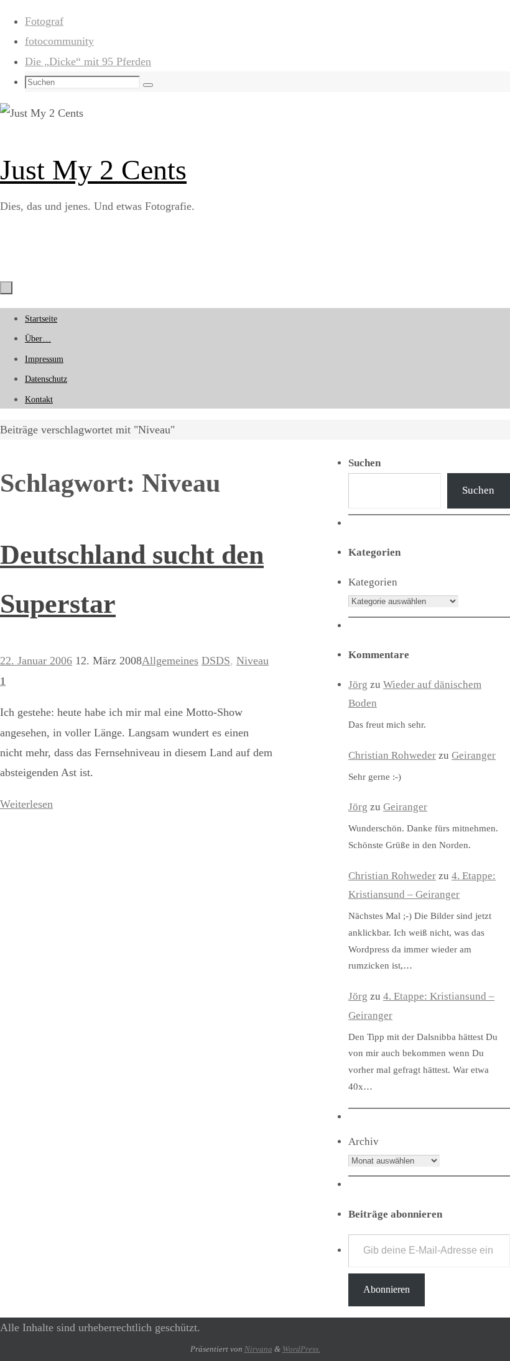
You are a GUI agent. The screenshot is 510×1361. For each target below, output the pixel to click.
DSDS (216, 660)
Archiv (363, 1141)
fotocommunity (59, 41)
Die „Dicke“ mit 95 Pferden (88, 61)
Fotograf (44, 21)
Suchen (478, 490)
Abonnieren (386, 1289)
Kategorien (372, 582)
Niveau (252, 660)
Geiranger (474, 755)
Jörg (358, 684)
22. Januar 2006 (36, 660)
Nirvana (258, 1349)
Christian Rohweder (392, 755)
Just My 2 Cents (93, 170)
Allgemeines (170, 660)
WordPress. (301, 1349)
